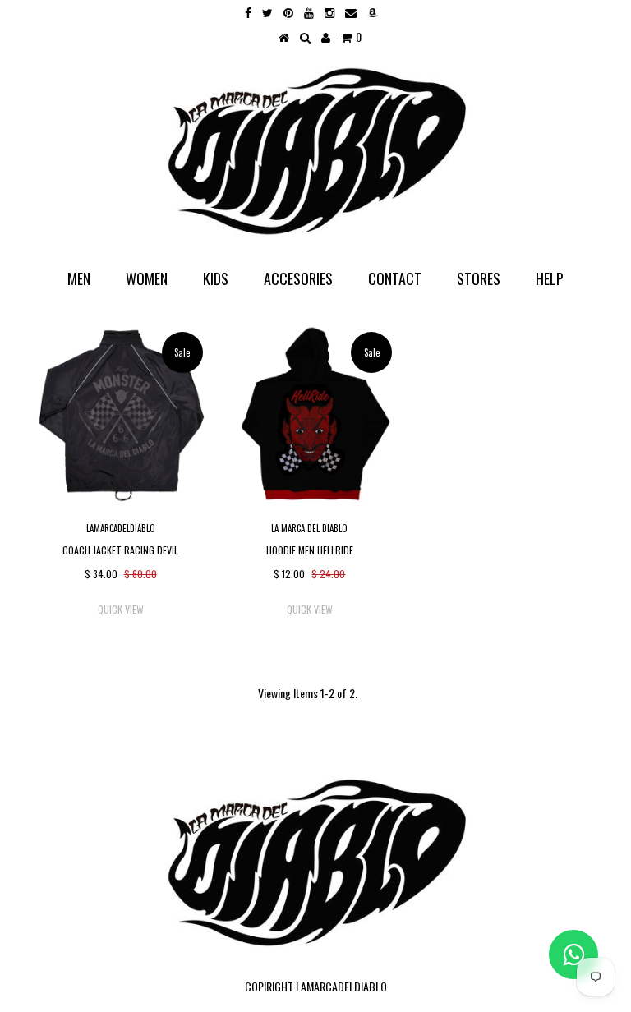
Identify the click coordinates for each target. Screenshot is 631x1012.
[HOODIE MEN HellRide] (309, 414)
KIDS (215, 278)
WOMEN (147, 278)
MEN (78, 278)
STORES (478, 278)
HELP (550, 278)
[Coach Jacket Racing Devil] (120, 414)
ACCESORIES (298, 278)
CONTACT (394, 278)
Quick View (121, 609)
